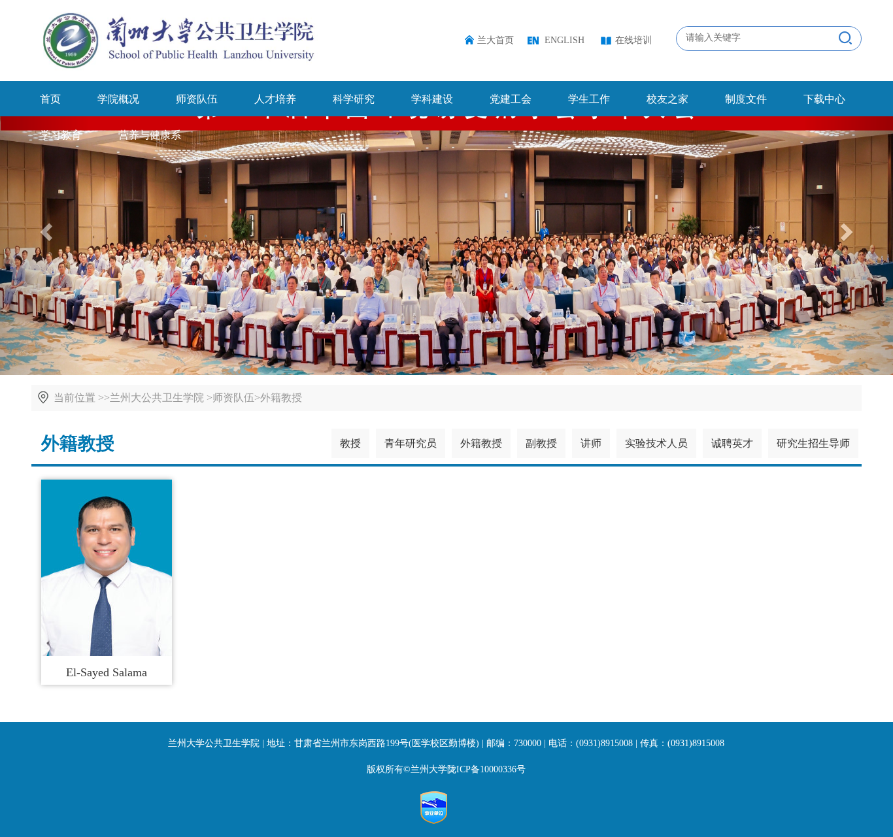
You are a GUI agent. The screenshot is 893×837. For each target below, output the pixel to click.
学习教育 (61, 134)
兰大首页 (495, 40)
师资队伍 (197, 99)
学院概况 (118, 99)
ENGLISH (564, 40)
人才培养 (275, 99)
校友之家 (667, 99)
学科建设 (432, 99)
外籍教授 (281, 397)
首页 (50, 99)
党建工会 (510, 99)
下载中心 (824, 99)
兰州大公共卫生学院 (157, 397)
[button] (848, 228)
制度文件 (746, 99)
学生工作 (589, 99)
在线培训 (633, 40)
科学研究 (354, 99)
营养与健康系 (149, 134)
